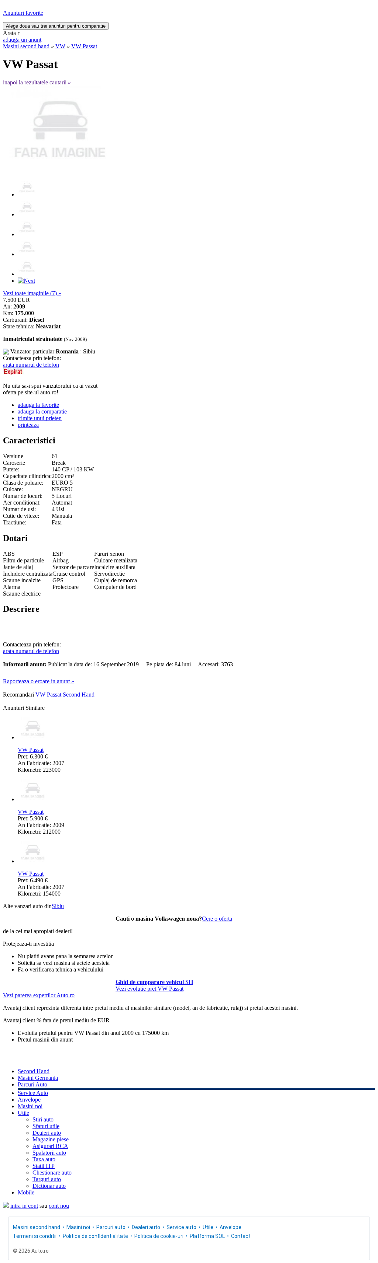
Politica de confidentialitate (95, 1236)
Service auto (181, 1227)
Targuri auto (46, 1179)
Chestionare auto (52, 1172)
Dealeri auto (46, 1133)
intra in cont (24, 1206)
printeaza (28, 425)
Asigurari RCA (50, 1146)
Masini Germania (38, 1078)
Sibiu (58, 906)
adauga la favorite (38, 405)
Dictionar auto (49, 1186)
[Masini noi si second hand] (6, 1206)
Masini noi (30, 1106)
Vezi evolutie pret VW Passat (149, 988)
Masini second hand (26, 46)
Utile (23, 1113)
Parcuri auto (111, 1227)
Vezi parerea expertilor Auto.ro (39, 995)
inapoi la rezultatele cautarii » (37, 82)
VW (60, 46)
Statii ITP (43, 1166)
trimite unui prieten (40, 418)
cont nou (59, 1206)
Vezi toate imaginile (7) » (32, 293)
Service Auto (33, 1093)
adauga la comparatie (42, 411)
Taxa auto (43, 1159)
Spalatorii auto (49, 1152)
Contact (241, 1236)
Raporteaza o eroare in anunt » (38, 681)
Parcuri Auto (32, 1084)
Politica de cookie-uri (158, 1236)
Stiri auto (43, 1119)
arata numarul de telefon (31, 365)
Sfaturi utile (45, 1126)
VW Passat (84, 46)
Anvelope (29, 1099)
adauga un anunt (22, 39)
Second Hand (33, 1071)
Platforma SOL (207, 1236)
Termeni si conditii (34, 1236)
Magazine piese (50, 1139)
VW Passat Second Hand (64, 694)
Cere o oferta (217, 918)
